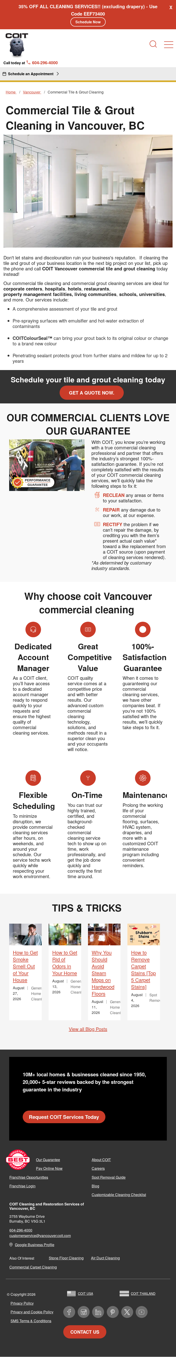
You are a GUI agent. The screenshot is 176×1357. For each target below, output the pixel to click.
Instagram (84, 1312)
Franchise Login (22, 1186)
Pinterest (113, 1312)
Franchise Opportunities (28, 1177)
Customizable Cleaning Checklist (119, 1194)
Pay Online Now (49, 1168)
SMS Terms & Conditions (31, 1320)
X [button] (170, 7)
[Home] (17, 45)
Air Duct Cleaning (105, 1258)
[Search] (153, 44)
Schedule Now (88, 21)
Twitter (127, 1312)
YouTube (142, 1312)
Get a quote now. (91, 392)
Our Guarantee (48, 1159)
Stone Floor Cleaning (66, 1258)
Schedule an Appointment (30, 73)
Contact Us (84, 1331)
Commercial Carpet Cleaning (33, 1267)
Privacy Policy (22, 1303)
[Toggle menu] (168, 44)
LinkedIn (98, 1312)
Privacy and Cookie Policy (32, 1311)
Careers (98, 1168)
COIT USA (85, 1293)
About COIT (101, 1159)
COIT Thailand (143, 1293)
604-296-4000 (20, 1230)
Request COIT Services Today (64, 1116)
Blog (95, 1186)
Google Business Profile (34, 1244)
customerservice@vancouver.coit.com (40, 1235)
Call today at (30, 62)
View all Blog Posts (88, 1029)
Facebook (69, 1312)
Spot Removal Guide (109, 1177)
